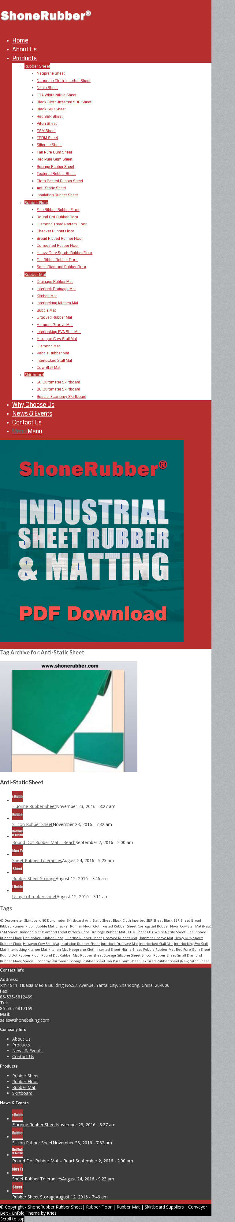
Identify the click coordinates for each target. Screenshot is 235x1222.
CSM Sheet (8, 932)
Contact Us (23, 1056)
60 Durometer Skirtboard (20, 920)
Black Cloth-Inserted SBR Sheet (138, 920)
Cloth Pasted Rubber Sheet (114, 926)
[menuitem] (111, 40)
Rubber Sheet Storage (34, 878)
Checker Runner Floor (73, 926)
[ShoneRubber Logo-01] (46, 29)
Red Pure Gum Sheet (193, 949)
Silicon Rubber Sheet (32, 824)
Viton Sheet (199, 961)
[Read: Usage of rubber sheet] (17, 891)
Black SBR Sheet (177, 920)
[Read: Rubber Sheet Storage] (17, 873)
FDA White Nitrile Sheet (166, 932)
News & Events (27, 1051)
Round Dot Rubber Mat (60, 955)
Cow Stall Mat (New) (195, 926)
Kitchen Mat (58, 949)
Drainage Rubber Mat (108, 932)
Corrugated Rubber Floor (158, 926)
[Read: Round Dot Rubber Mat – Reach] (17, 836)
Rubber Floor (36, 202)
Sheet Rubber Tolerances (37, 860)
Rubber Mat (35, 274)
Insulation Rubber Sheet (80, 944)
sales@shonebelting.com (24, 1020)
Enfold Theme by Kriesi (35, 1213)
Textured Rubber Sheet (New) (165, 961)
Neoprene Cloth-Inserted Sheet (94, 949)
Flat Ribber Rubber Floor (43, 938)
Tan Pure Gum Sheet (123, 961)
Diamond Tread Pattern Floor (65, 932)
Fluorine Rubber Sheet (34, 806)
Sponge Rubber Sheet (87, 961)
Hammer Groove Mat (156, 938)
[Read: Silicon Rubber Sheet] (17, 818)
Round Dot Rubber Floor (20, 955)
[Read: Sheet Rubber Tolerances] (17, 854)
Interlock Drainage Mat (119, 944)
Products (21, 1045)
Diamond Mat (30, 932)
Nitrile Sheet (131, 949)
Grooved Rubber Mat (120, 938)
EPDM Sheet (136, 932)
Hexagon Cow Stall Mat (41, 944)
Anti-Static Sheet (21, 782)
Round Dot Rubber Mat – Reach (44, 842)
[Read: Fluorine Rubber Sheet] (17, 800)
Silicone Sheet (128, 955)
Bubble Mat (44, 926)
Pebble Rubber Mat (159, 949)
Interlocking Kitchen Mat (27, 949)
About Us (21, 1039)
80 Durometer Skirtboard (63, 920)
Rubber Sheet (37, 66)
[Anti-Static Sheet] (68, 770)
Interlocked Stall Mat (156, 944)
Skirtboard (34, 374)
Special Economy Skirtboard (46, 961)
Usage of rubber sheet (34, 896)
